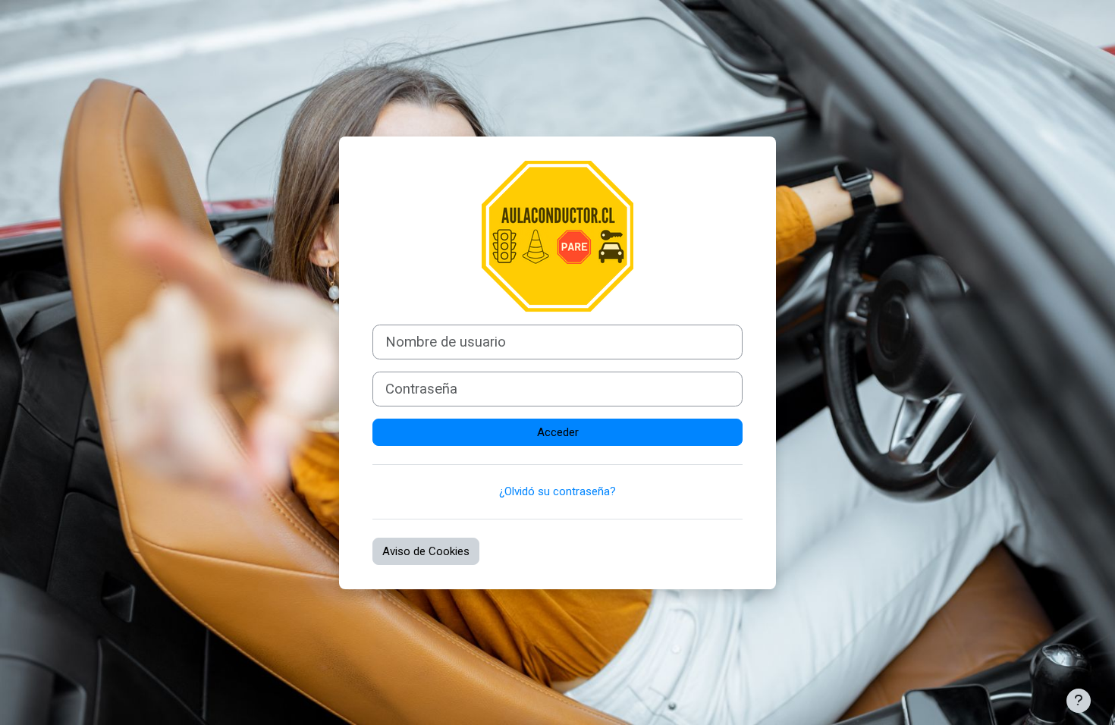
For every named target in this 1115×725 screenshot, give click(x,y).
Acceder (558, 432)
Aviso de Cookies (426, 551)
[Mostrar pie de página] (1078, 701)
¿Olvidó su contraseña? (557, 491)
